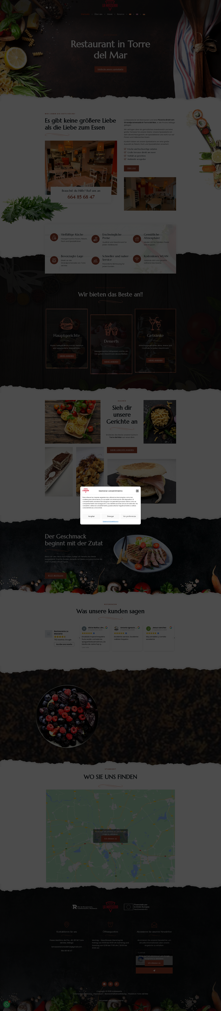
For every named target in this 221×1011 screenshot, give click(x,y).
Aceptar (91, 516)
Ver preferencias (129, 516)
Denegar (110, 516)
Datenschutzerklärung (110, 521)
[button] (137, 491)
